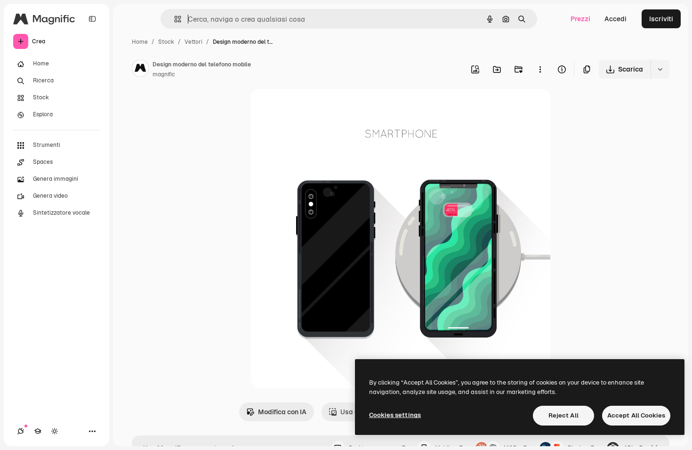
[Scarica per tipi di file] (660, 69)
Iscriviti (661, 19)
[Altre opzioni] (540, 69)
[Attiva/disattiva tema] (54, 431)
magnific (164, 74)
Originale (313, 107)
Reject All (563, 415)
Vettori (193, 42)
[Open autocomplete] (174, 19)
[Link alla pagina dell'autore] (140, 70)
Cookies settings (395, 415)
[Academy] (37, 431)
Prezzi (580, 19)
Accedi (615, 19)
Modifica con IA (282, 412)
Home (140, 42)
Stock (166, 42)
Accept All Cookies (636, 415)
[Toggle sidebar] (92, 18)
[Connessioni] (20, 431)
